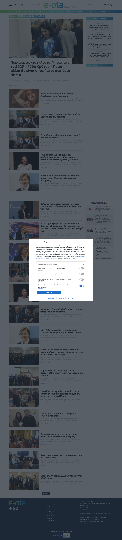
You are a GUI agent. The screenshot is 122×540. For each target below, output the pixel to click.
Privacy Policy (70, 298)
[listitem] (61, 264)
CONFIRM (49, 292)
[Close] (89, 242)
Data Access (61, 298)
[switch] (81, 268)
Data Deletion (51, 298)
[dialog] (61, 270)
